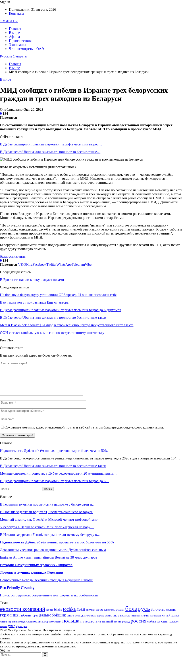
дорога (100, 615)
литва (3, 621)
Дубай (81, 609)
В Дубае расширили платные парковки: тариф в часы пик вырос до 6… (54, 481)
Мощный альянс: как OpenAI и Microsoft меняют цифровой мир (49, 519)
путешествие (90, 621)
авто (99, 609)
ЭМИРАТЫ (9, 21)
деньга (70, 615)
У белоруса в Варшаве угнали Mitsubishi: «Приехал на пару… (47, 527)
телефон (173, 621)
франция (21, 626)
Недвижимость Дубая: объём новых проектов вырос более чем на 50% (54, 451)
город (35, 615)
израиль (19, 256)
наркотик (12, 621)
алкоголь (109, 609)
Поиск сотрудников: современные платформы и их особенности (49, 595)
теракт (3, 626)
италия (145, 615)
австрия (90, 609)
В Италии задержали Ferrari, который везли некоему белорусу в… (50, 535)
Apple (49, 609)
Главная (15, 29)
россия (138, 621)
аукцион (120, 610)
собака (151, 621)
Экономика (17, 45)
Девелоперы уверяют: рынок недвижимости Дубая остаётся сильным (53, 550)
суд (158, 621)
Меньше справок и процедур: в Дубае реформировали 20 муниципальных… (58, 473)
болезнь (171, 609)
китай (166, 615)
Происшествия (20, 41)
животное (112, 615)
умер (11, 626)
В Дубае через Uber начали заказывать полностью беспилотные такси (53, 466)
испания (135, 615)
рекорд (126, 621)
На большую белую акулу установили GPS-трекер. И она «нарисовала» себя (58, 295)
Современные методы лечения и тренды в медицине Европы (46, 580)
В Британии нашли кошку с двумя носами (32, 280)
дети (78, 615)
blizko (58, 609)
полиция (55, 621)
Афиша (14, 37)
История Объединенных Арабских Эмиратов (36, 565)
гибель (25, 615)
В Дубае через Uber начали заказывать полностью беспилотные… (50, 152)
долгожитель (88, 615)
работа (117, 621)
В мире (14, 33)
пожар (45, 621)
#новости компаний (22, 609)
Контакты (16, 13)
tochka (69, 609)
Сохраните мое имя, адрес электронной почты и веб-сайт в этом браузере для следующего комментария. (84, 427)
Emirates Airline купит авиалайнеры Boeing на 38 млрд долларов (48, 557)
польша (70, 621)
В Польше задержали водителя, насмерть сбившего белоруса (46, 512)
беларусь (6, 256)
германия (9, 615)
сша (164, 621)
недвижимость (29, 621)
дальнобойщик (52, 615)
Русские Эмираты (13, 56)
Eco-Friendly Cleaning (17, 588)
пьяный (107, 621)
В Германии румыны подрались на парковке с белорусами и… (48, 504)
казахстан (155, 615)
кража (175, 615)
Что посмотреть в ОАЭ (26, 49)
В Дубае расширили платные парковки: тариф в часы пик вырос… (51, 144)
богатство (158, 609)
